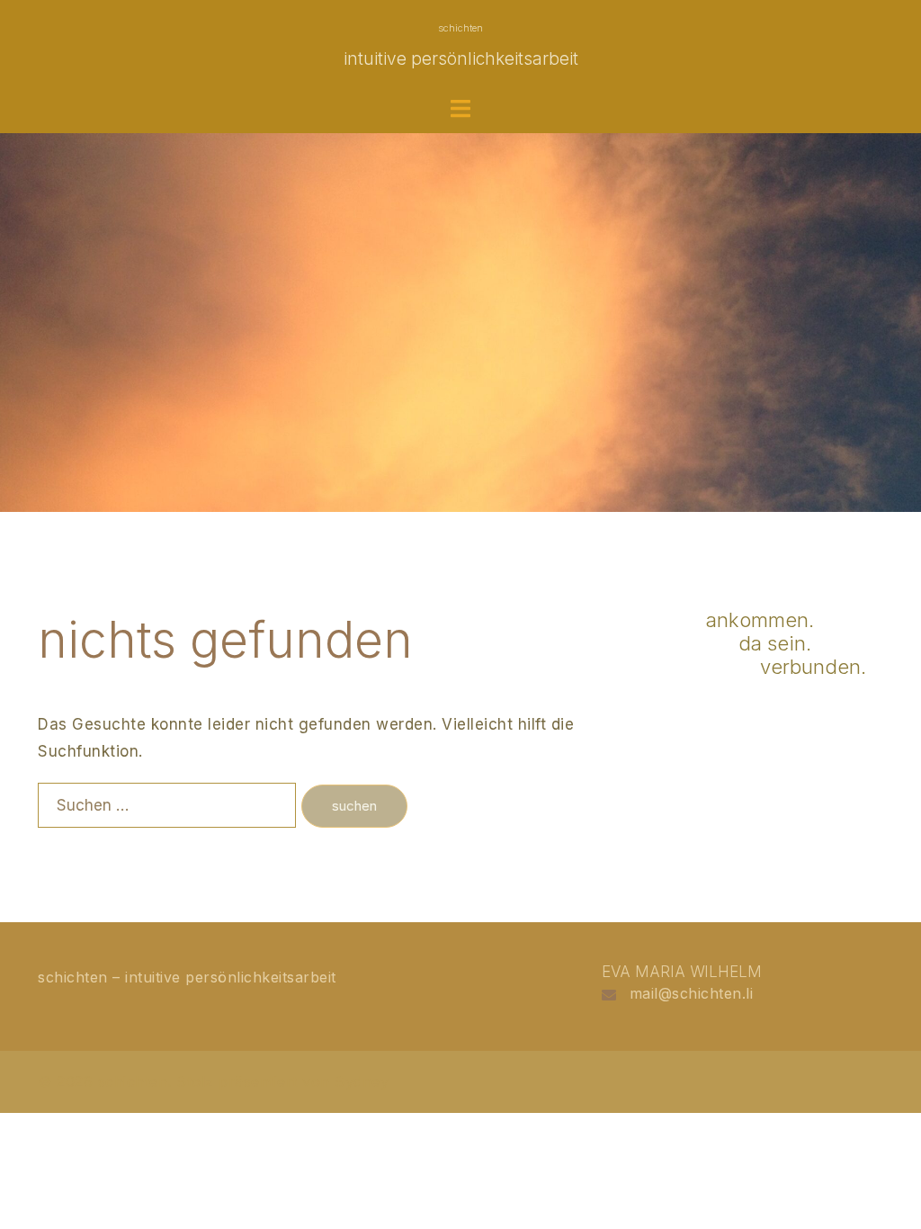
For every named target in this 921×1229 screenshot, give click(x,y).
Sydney (362, 1081)
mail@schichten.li (692, 993)
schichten (460, 28)
